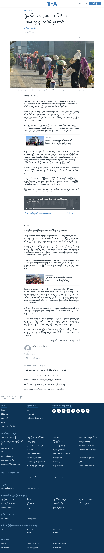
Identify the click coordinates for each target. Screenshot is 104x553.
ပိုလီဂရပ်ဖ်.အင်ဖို (58, 503)
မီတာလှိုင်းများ (31, 518)
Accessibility (57, 547)
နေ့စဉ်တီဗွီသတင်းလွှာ (7, 499)
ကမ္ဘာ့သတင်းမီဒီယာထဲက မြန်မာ (10, 464)
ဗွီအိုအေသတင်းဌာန (34, 202)
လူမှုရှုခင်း (56, 437)
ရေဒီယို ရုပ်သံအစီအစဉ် (8, 503)
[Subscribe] (88, 411)
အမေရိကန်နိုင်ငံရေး (7, 456)
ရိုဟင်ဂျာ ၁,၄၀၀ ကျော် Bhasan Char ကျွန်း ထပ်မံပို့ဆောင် (46, 199)
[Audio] (80, 3)
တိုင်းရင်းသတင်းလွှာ (85, 441)
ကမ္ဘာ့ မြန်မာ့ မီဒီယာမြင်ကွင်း (35, 437)
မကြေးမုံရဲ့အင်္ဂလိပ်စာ (33, 477)
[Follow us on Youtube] (64, 411)
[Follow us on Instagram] (68, 411)
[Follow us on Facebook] (54, 411)
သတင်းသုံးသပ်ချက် (7, 448)
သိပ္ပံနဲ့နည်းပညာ (31, 441)
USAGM (3, 543)
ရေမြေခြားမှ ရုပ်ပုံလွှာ (59, 499)
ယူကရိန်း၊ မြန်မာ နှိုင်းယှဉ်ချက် (36, 462)
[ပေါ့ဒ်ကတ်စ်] (83, 411)
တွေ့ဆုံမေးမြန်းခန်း (32, 507)
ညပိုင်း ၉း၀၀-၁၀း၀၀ (33, 488)
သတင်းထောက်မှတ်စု (7, 460)
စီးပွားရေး (30, 449)
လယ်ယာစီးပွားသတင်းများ (35, 457)
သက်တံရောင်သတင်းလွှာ (86, 466)
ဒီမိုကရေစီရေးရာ (6, 452)
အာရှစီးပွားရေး (57, 457)
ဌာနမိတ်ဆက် (5, 518)
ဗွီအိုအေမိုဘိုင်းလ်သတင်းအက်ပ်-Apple (37, 531)
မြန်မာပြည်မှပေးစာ (58, 441)
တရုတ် (3, 422)
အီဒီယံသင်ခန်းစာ (6, 477)
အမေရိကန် (4, 418)
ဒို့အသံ (81, 462)
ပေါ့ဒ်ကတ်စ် (30, 414)
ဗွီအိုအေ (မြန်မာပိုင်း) (30, 28)
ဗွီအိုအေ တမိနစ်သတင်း (86, 499)
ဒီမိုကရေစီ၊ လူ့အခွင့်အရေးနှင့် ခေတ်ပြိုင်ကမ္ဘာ (12, 443)
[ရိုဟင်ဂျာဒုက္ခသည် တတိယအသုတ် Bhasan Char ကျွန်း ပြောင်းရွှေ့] (35, 279)
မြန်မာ (3, 410)
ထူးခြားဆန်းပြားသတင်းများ (35, 466)
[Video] (86, 3)
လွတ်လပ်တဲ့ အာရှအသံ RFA (35, 543)
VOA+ (3, 530)
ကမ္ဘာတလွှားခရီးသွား (59, 449)
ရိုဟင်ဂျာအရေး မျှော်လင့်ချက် (88, 437)
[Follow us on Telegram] (73, 411)
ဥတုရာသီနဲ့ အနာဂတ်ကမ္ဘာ (35, 445)
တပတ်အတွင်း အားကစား (34, 453)
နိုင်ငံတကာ (28, 10)
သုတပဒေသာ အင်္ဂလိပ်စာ (86, 477)
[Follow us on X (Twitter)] (59, 411)
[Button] (76, 38)
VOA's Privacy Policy (59, 543)
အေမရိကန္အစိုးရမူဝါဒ (33, 547)
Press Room (5, 547)
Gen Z (81, 453)
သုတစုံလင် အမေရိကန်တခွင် (87, 449)
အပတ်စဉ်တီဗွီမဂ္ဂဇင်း (7, 507)
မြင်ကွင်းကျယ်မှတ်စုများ (60, 445)
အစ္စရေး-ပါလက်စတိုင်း (8, 426)
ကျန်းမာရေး (56, 462)
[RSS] (78, 411)
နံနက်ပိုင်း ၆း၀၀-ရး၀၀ (7, 488)
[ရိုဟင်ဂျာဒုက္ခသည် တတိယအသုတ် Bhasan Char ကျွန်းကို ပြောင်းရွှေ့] (35, 141)
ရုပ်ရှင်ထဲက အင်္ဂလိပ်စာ (60, 477)
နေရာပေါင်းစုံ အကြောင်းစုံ (86, 457)
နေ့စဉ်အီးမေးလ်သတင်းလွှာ (35, 418)
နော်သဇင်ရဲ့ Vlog (84, 503)
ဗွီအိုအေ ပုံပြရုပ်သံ (58, 507)
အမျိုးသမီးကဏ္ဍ (58, 466)
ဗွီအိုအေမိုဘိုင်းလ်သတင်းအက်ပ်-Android (63, 531)
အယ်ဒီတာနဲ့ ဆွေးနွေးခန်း (8, 437)
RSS (28, 410)
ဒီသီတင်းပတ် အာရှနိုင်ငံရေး (61, 453)
